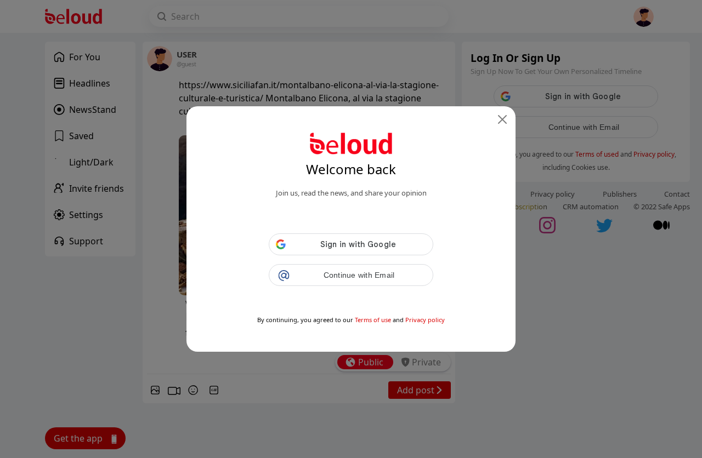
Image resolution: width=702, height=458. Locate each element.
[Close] (502, 119)
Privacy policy (425, 320)
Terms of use (373, 320)
